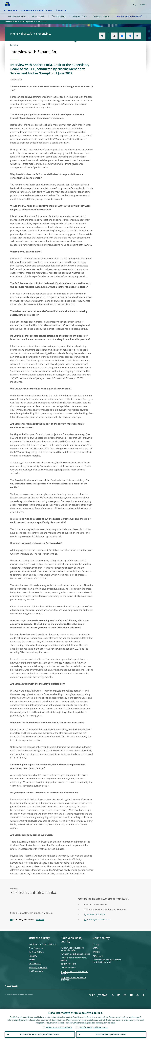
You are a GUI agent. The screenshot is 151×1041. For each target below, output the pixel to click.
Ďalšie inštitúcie (36, 952)
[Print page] (102, 36)
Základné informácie (16, 16)
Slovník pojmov (36, 948)
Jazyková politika (68, 964)
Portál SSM (98, 956)
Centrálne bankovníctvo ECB (128, 16)
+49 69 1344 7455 (96, 915)
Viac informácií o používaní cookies (93, 1027)
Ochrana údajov (68, 968)
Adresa (32, 960)
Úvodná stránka (11, 21)
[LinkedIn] (118, 995)
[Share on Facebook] (122, 36)
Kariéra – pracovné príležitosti (43, 944)
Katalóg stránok (12, 986)
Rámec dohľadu (38, 16)
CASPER (96, 952)
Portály (96, 944)
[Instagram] (125, 995)
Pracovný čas (35, 964)
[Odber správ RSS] (143, 995)
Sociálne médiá (36, 971)
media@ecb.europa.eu (98, 920)
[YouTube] (131, 995)
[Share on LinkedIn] (129, 36)
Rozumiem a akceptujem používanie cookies (39, 1034)
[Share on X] (114, 36)
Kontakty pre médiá (24, 920)
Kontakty (33, 956)
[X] (112, 995)
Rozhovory (42, 21)
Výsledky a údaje (80, 16)
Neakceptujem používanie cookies (111, 1034)
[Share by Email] (137, 36)
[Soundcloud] (137, 995)
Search (134, 5)
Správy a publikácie (101, 16)
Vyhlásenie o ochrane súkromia (75, 954)
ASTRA (95, 948)
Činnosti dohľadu (59, 16)
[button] (138, 5)
